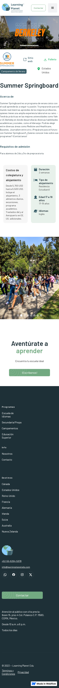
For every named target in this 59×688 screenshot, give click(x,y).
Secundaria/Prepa (11, 422)
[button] (52, 8)
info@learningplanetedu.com (16, 567)
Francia (6, 501)
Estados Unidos (10, 489)
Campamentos (10, 428)
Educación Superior (7, 436)
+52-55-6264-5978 (11, 561)
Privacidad (23, 672)
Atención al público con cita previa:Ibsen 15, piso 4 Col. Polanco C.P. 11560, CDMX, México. (23, 615)
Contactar (38, 8)
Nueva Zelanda (10, 531)
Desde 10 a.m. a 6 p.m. (14, 624)
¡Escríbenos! (29, 372)
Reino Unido (8, 495)
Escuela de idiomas (8, 414)
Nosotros (7, 453)
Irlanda (5, 513)
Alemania (7, 507)
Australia (7, 525)
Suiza (5, 519)
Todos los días (9, 630)
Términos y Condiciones (8, 672)
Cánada (6, 483)
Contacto (7, 459)
